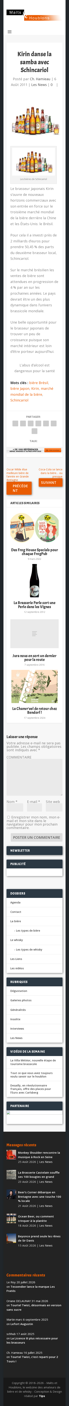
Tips (42, 1396)
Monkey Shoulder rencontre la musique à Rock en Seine (39, 1155)
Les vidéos (17, 968)
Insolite (15, 1019)
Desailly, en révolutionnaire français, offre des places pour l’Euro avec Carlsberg (30, 1089)
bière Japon (19, 388)
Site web (53, 801)
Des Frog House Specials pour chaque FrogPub (34, 552)
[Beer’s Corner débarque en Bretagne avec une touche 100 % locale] (11, 1194)
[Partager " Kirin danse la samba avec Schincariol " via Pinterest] (38, 423)
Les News (39, 84)
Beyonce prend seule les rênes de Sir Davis (39, 1238)
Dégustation (18, 991)
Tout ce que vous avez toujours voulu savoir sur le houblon (31, 1074)
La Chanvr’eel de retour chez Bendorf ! (34, 710)
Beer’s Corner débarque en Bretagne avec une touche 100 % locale (39, 1196)
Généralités (18, 1010)
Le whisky (16, 940)
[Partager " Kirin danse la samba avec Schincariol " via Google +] (30, 423)
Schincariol (19, 400)
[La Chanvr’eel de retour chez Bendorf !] (34, 686)
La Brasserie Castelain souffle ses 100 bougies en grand (39, 1175)
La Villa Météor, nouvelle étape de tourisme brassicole (33, 1062)
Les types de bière (28, 930)
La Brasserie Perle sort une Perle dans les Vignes (35, 604)
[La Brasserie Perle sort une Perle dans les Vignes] (34, 580)
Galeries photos (20, 1000)
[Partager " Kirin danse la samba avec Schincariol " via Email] (54, 423)
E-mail (33, 801)
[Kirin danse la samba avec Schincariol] (34, 120)
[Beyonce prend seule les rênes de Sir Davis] (11, 1238)
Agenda (15, 902)
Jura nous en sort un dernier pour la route (34, 657)
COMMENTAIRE (19, 757)
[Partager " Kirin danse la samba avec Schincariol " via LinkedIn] (46, 423)
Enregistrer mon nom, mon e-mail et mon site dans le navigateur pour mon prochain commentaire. (33, 822)
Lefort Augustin (22, 1324)
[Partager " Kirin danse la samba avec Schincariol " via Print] (34, 431)
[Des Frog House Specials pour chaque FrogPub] (34, 527)
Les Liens (16, 959)
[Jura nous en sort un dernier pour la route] (34, 633)
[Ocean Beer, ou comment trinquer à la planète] (11, 1218)
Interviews (17, 1028)
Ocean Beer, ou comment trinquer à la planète (36, 1218)
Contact (15, 912)
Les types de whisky (29, 949)
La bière (15, 921)
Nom (12, 801)
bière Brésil (38, 382)
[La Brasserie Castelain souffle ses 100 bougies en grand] (11, 1174)
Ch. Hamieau (40, 79)
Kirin (35, 388)
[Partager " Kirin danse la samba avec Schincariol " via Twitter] (23, 423)
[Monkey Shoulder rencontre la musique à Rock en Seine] (11, 1154)
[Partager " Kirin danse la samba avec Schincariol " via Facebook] (15, 423)
